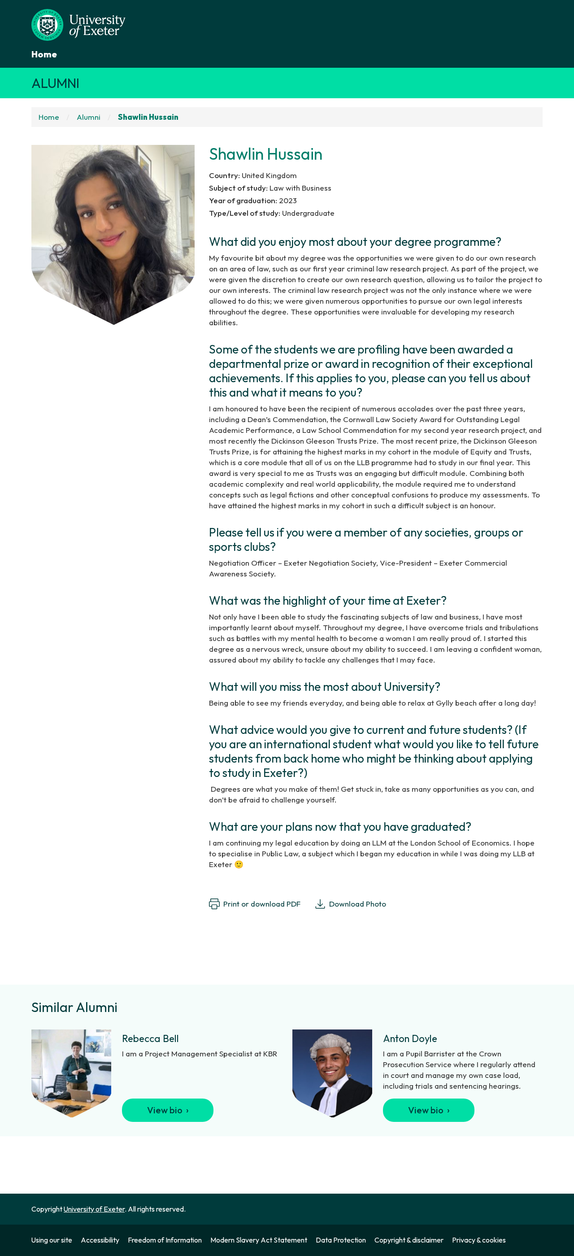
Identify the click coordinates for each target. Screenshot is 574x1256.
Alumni (55, 83)
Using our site (51, 1239)
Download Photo (357, 903)
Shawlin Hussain (148, 117)
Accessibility (100, 1239)
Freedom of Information (165, 1239)
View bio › (168, 1110)
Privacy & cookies (479, 1239)
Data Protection (341, 1239)
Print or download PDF (261, 903)
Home (44, 54)
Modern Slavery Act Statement (258, 1239)
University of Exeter (94, 1208)
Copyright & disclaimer (409, 1239)
